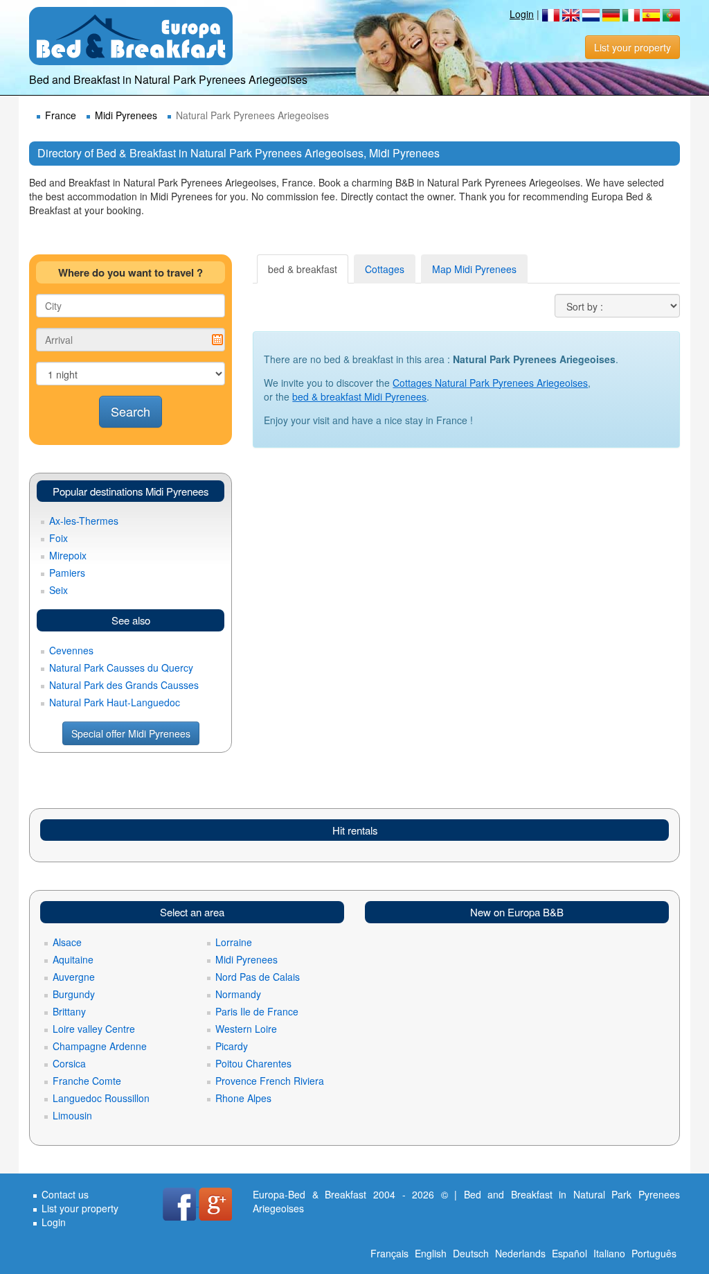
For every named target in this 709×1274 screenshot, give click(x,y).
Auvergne (74, 977)
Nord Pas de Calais (257, 977)
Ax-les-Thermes (83, 520)
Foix (58, 538)
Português (653, 1253)
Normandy (238, 994)
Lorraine (233, 942)
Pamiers (67, 572)
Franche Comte (87, 1081)
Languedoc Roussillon (101, 1098)
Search (130, 411)
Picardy (231, 1046)
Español (569, 1253)
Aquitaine (73, 959)
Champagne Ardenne (100, 1046)
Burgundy (74, 994)
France (60, 115)
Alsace (67, 942)
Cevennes (71, 650)
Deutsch (471, 1253)
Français (389, 1253)
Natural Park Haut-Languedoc (114, 702)
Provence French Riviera (269, 1081)
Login (522, 14)
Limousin (72, 1115)
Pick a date (217, 339)
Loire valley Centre (94, 1029)
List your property (632, 47)
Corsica (69, 1063)
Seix (58, 590)
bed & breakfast (302, 269)
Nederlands (520, 1253)
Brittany (69, 1011)
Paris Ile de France (256, 1011)
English (431, 1253)
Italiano (609, 1253)
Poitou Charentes (253, 1063)
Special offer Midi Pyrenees (130, 733)
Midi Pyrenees (126, 115)
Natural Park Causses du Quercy (121, 667)
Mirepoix (68, 555)
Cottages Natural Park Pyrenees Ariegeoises (490, 383)
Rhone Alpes (243, 1098)
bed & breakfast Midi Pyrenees (359, 396)
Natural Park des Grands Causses (124, 685)
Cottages (384, 269)
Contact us (65, 1194)
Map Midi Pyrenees (474, 269)
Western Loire (246, 1029)
